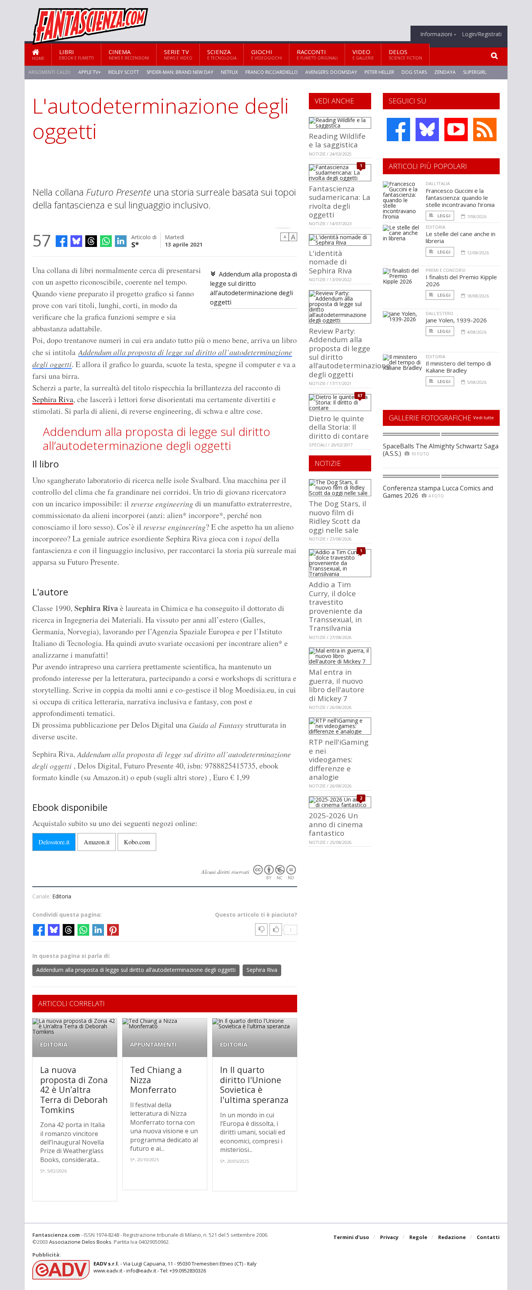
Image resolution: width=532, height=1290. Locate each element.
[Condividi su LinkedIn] (120, 241)
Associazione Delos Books (80, 1241)
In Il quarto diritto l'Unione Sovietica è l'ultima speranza (254, 1084)
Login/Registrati (482, 34)
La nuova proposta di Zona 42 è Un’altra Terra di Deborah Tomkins (74, 1089)
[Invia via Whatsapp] (106, 241)
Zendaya (445, 72)
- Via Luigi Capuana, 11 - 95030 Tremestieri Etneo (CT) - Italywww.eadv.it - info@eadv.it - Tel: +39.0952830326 (175, 1267)
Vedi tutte (483, 417)
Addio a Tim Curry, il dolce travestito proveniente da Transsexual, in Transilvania (336, 606)
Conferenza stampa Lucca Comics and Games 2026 (438, 492)
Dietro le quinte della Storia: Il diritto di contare (339, 427)
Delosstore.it (54, 842)
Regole (418, 1237)
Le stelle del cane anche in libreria (460, 237)
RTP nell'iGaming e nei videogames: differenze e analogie (338, 759)
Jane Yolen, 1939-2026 (456, 320)
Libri (76, 54)
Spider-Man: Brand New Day (179, 72)
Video (363, 54)
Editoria (61, 896)
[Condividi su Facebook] (61, 241)
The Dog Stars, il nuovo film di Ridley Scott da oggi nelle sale (337, 516)
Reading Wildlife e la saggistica (337, 140)
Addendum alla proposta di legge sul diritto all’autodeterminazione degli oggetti (136, 969)
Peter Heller (379, 72)
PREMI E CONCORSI (445, 270)
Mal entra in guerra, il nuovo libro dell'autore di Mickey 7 (337, 685)
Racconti (317, 54)
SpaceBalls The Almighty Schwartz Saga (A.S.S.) (441, 450)
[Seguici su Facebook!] (398, 129)
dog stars (414, 72)
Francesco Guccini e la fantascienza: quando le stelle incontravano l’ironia (460, 197)
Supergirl (474, 72)
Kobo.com (137, 842)
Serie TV (178, 54)
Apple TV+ (89, 72)
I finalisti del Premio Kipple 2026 (461, 280)
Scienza (221, 54)
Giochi (266, 54)
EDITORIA (53, 1044)
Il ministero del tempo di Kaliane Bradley (458, 366)
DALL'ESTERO (439, 313)
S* (135, 244)
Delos (405, 54)
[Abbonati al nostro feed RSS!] (485, 129)
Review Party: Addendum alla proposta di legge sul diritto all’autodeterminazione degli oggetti (349, 352)
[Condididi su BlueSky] (76, 241)
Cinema (129, 54)
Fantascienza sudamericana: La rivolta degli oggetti (339, 201)
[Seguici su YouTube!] (456, 129)
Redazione (452, 1237)
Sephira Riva (52, 399)
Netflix (229, 72)
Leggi (443, 216)
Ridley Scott (123, 72)
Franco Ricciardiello (271, 72)
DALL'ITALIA (438, 183)
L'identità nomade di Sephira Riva (330, 261)
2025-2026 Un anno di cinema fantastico (336, 824)
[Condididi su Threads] (91, 241)
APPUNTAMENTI (153, 1044)
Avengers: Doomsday (331, 72)
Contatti (488, 1237)
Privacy (389, 1237)
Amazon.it (96, 842)
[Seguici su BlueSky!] (427, 129)
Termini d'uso (351, 1237)
